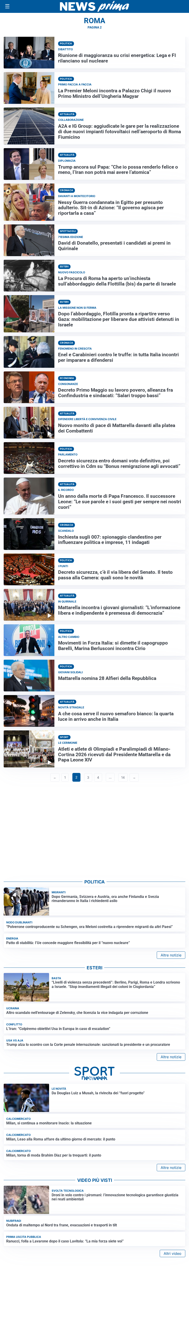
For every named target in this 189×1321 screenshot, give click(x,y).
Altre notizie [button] (171, 955)
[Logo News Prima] (94, 6)
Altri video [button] (172, 1253)
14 (123, 777)
